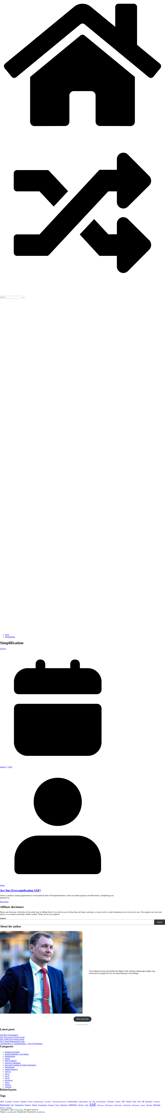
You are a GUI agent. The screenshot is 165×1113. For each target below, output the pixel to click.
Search (3, 918)
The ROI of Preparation (9, 1035)
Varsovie (8, 1087)
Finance (129, 1101)
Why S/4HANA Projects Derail (12, 1039)
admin (2, 885)
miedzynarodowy (11, 1069)
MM (12, 1105)
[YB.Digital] (82, 129)
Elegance (118, 1101)
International (9, 1067)
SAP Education (109, 1105)
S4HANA (81, 1105)
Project (57, 1105)
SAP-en (3, 649)
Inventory (149, 1101)
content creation (83, 1101)
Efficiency (110, 1101)
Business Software (39, 1101)
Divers (7, 1058)
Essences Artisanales (13, 1063)
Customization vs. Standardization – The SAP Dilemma (21, 1044)
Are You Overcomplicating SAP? (20, 890)
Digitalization (10, 637)
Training (156, 1105)
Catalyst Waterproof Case (59, 1101)
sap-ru (7, 1078)
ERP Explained (11, 1061)
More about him (82, 1019)
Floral (139, 1101)
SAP (93, 1104)
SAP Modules (127, 1105)
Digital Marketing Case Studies (17, 1054)
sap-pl (7, 1076)
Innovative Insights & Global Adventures (20, 1065)
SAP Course (100, 1105)
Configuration (72, 1101)
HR (143, 1101)
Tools (7, 635)
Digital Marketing (101, 1101)
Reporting (63, 1105)
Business (30, 1101)
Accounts (16, 1101)
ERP (123, 1101)
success (149, 1105)
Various (8, 1085)
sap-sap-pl (9, 1080)
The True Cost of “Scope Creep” (12, 1037)
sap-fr (7, 1074)
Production (51, 1105)
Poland (34, 1105)
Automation (23, 1101)
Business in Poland (12, 1052)
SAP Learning (118, 1105)
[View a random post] (82, 295)
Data (94, 1101)
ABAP (2, 1101)
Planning (28, 1105)
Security (143, 1105)
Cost (90, 1101)
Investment (157, 1101)
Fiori (134, 1101)
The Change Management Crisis (12, 1041)
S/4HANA (72, 1105)
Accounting (8, 1101)
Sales (86, 1105)
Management (5, 1105)
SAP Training (136, 1105)
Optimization (19, 1105)
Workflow (9, 1107)
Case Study (48, 1101)
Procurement (42, 1105)
